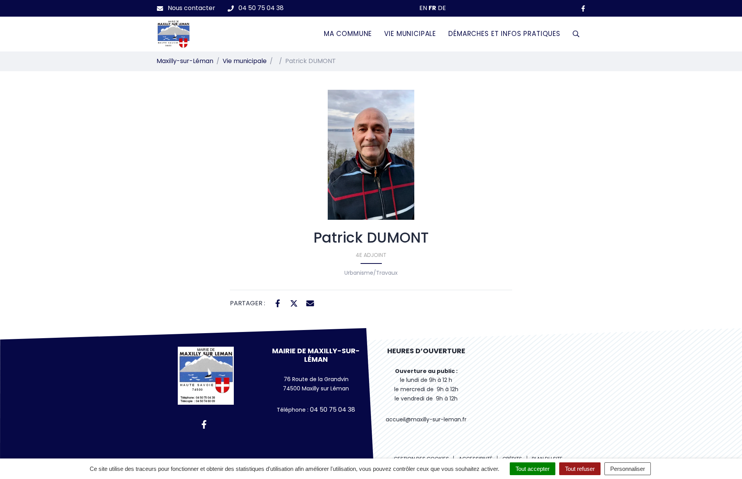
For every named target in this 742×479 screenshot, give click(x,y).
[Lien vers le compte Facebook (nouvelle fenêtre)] (583, 8)
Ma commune (348, 33)
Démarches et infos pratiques (504, 33)
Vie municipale (410, 33)
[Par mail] (310, 302)
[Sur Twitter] (294, 302)
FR (432, 7)
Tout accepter (533, 468)
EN (423, 7)
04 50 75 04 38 (331, 409)
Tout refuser (580, 468)
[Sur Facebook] (278, 302)
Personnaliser (627, 468)
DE (442, 7)
